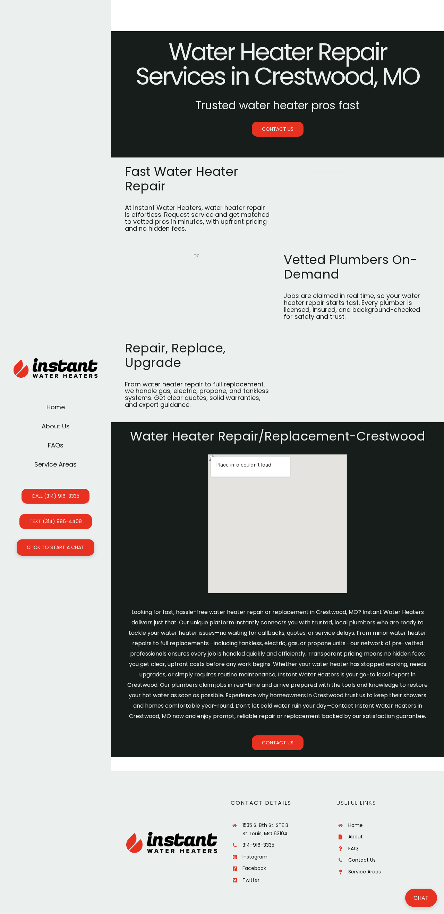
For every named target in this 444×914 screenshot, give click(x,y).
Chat (421, 898)
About (355, 836)
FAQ (353, 848)
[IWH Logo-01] (55, 361)
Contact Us (362, 859)
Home (355, 825)
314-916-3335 (258, 845)
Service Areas (364, 871)
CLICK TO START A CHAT (55, 547)
